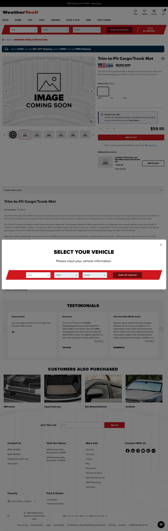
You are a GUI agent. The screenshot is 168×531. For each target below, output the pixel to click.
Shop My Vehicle (127, 275)
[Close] (161, 245)
